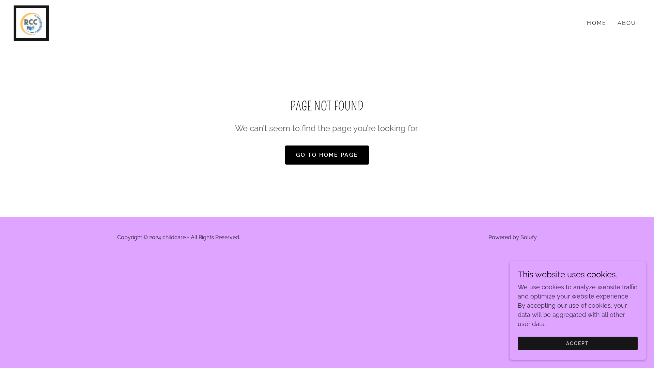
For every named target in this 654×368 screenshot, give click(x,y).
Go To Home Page (327, 155)
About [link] (629, 23)
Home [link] (596, 23)
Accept (577, 343)
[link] (31, 22)
